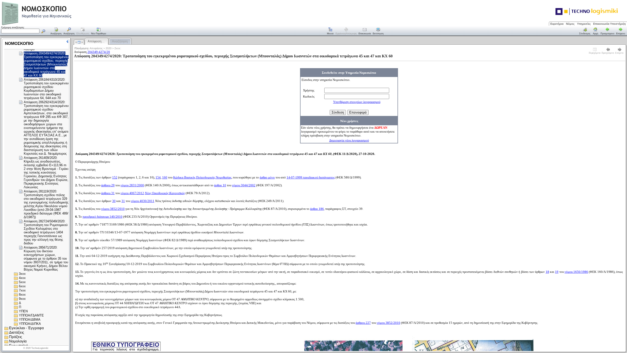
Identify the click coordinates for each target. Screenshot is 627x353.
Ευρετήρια (557, 23)
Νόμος (570, 23)
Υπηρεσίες (584, 23)
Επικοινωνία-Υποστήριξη (609, 23)
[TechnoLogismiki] (55, 24)
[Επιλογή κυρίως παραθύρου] (56, 31)
